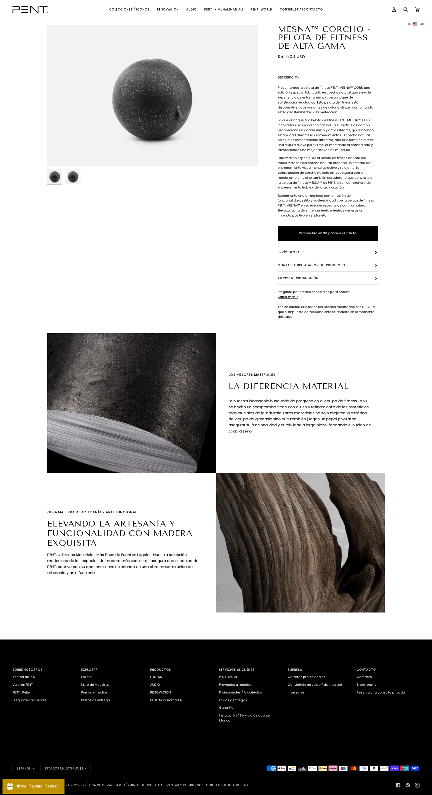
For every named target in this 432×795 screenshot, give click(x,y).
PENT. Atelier (21, 692)
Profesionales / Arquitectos (240, 692)
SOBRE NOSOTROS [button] (27, 670)
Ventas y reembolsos (185, 785)
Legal (159, 785)
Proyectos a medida (235, 684)
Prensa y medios (94, 692)
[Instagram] (417, 785)
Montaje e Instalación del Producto (311, 265)
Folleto (86, 677)
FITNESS (156, 677)
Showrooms (366, 684)
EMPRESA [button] (295, 670)
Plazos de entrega (95, 700)
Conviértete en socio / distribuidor (315, 684)
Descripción (289, 78)
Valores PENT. (23, 684)
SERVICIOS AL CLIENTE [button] (236, 670)
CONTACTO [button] (366, 670)
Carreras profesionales (306, 677)
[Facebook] (398, 785)
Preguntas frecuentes (29, 700)
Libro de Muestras (95, 684)
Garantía (226, 708)
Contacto (364, 677)
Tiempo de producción (298, 278)
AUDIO (155, 684)
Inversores (296, 692)
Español (24, 768)
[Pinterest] (408, 785)
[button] (129, 9)
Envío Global (289, 252)
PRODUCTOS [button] (160, 670)
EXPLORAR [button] (89, 670)
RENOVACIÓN (160, 692)
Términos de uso (138, 785)
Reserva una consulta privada (381, 692)
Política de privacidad (101, 785)
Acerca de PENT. (25, 677)
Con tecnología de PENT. (227, 785)
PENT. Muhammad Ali (166, 700)
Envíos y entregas (233, 700)
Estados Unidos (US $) (63, 768)
